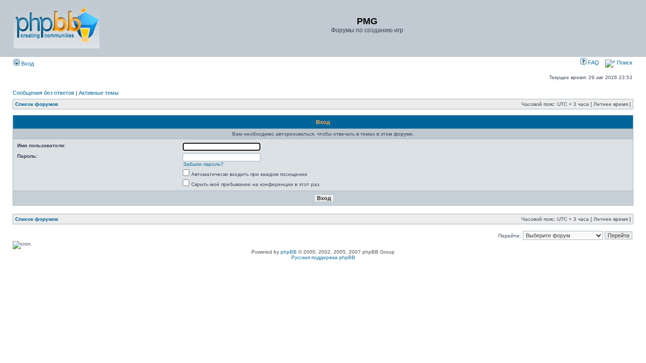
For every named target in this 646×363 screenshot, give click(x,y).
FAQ (592, 62)
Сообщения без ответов (43, 93)
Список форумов (36, 104)
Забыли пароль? (203, 164)
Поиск (623, 62)
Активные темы (99, 93)
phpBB (289, 252)
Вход (27, 63)
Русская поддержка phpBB (323, 257)
